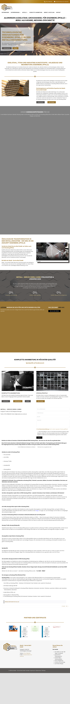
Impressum (32, 670)
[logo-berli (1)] (7, 4)
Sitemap (43, 670)
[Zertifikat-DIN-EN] (46, 626)
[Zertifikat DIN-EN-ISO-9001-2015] (24, 626)
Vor (66, 606)
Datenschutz (38, 670)
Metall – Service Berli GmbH (19, 670)
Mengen (37, 510)
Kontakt (27, 670)
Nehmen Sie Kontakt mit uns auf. (12, 601)
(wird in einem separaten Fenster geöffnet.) (52, 429)
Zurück (63, 606)
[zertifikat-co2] (35, 626)
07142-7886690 (26, 653)
